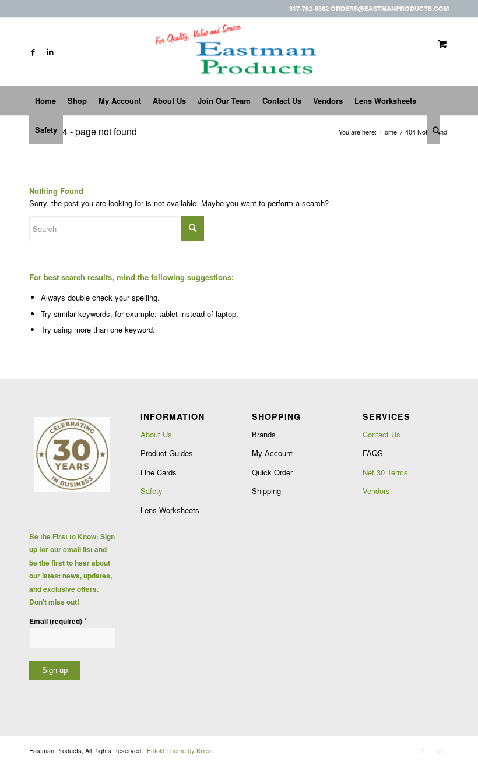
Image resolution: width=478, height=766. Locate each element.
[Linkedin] (50, 52)
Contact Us (381, 434)
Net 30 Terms (385, 472)
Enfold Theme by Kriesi (179, 750)
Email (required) (58, 620)
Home (388, 132)
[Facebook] (32, 52)
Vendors (376, 490)
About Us (156, 434)
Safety (151, 490)
